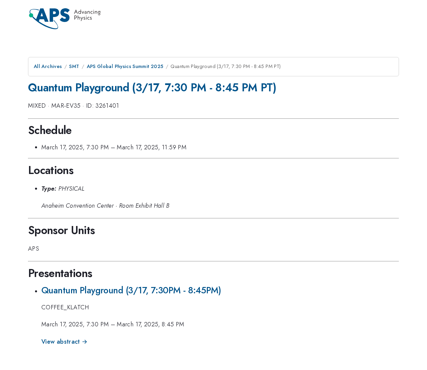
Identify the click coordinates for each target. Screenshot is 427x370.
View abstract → (64, 341)
